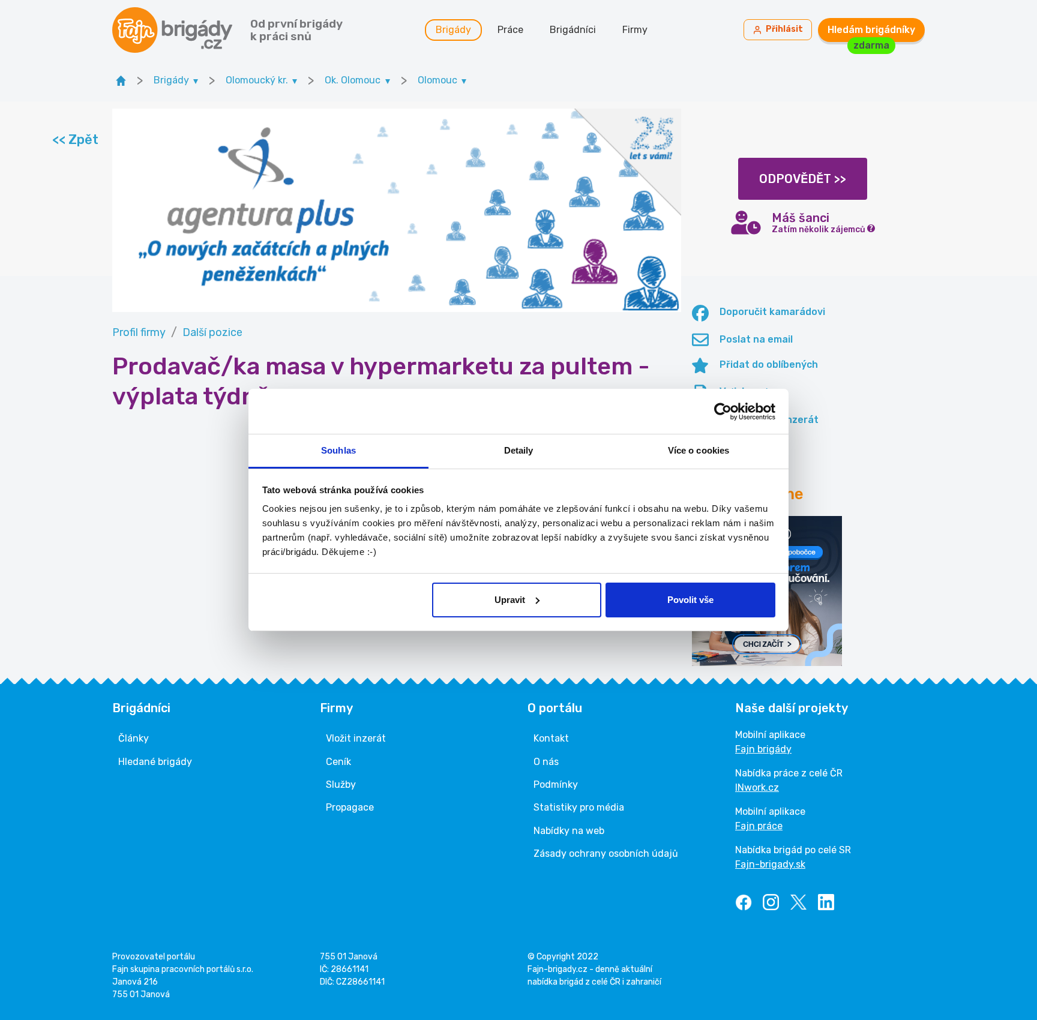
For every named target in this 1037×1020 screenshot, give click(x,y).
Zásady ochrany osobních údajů (606, 853)
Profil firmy (139, 332)
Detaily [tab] (519, 450)
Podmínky (556, 784)
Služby (341, 784)
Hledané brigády (155, 761)
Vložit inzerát (356, 738)
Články (133, 738)
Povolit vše (690, 600)
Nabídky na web (569, 830)
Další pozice (212, 332)
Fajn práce (759, 826)
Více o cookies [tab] (698, 450)
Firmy (635, 29)
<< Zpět (74, 139)
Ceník (338, 761)
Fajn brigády (763, 749)
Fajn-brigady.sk (770, 864)
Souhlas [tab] (338, 450)
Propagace (350, 807)
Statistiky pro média (579, 807)
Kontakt (551, 738)
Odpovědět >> (802, 179)
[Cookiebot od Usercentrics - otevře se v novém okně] (722, 412)
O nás (546, 761)
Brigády (453, 29)
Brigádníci (573, 29)
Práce (510, 29)
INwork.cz (757, 787)
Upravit (509, 600)
